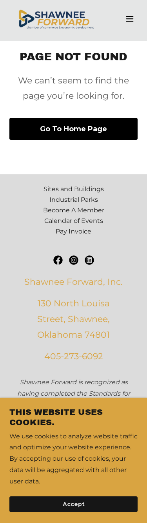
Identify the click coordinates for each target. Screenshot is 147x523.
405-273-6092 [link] (73, 356)
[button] (130, 19)
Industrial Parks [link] (73, 199)
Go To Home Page (73, 129)
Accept (74, 504)
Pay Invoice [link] (73, 231)
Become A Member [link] (73, 210)
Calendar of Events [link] (73, 220)
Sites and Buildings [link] (74, 189)
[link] (54, 18)
